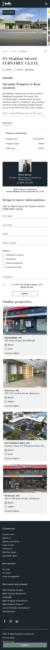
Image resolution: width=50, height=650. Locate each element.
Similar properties (14, 263)
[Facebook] (4, 621)
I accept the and (26, 285)
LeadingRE (7, 597)
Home (5, 51)
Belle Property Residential (14, 593)
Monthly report (9, 552)
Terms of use (26, 286)
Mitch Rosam (25, 174)
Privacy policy (31, 284)
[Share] (45, 51)
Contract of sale (13, 267)
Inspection (11, 259)
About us (7, 538)
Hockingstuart (9, 611)
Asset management (11, 576)
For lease (13, 51)
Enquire (25, 645)
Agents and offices (11, 541)
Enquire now (8, 534)
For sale (6, 569)
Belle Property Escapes (13, 590)
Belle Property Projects (13, 604)
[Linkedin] (17, 621)
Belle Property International (15, 600)
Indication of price (15, 255)
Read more (7, 123)
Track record (8, 545)
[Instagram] (10, 621)
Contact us (7, 548)
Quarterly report (10, 555)
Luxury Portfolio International (16, 607)
